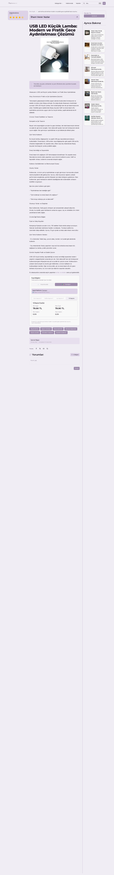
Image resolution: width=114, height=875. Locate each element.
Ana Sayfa (32, 11)
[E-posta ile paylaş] (43, 348)
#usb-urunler (35, 332)
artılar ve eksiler (61, 272)
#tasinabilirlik (58, 329)
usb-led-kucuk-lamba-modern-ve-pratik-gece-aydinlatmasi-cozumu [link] (57, 11)
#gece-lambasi (46, 329)
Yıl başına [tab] (71, 298)
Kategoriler (58, 3)
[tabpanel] (54, 309)
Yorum (77, 368)
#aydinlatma (34, 329)
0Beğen (76, 354)
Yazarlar (78, 3)
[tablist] (54, 298)
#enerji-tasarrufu (71, 329)
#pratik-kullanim (61, 332)
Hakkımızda (69, 3)
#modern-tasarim (47, 332)
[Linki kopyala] (47, 348)
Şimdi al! (94, 16)
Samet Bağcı (35, 340)
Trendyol (66, 284)
